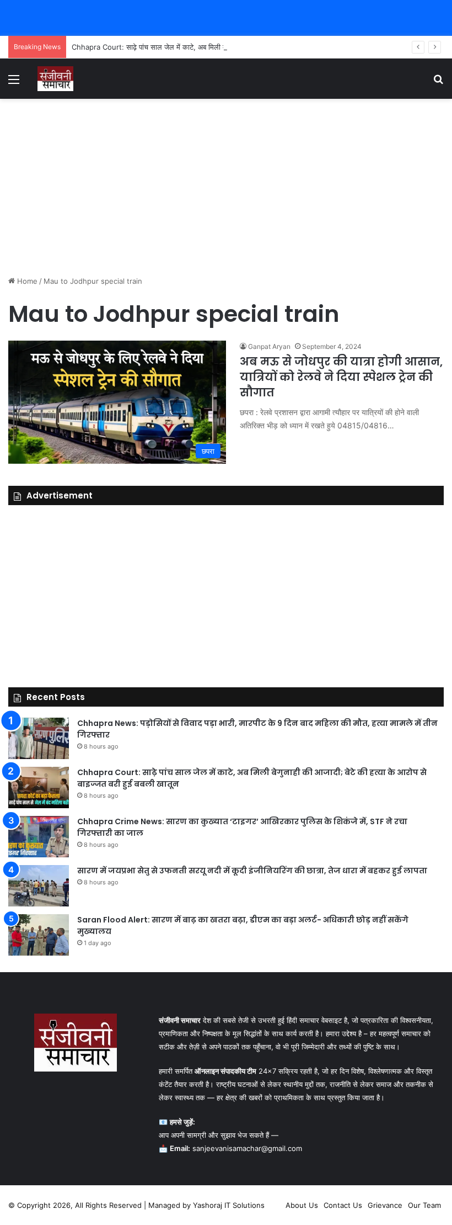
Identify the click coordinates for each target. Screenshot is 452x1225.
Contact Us (343, 1205)
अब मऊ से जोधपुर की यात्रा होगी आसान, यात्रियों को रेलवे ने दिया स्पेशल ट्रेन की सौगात (341, 377)
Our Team (424, 1205)
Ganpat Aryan (269, 346)
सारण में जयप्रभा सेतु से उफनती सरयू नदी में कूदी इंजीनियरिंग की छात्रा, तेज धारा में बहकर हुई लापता (252, 870)
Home (26, 281)
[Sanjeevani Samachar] (55, 78)
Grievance (385, 1205)
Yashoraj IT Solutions (229, 1205)
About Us (302, 1205)
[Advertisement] (226, 187)
